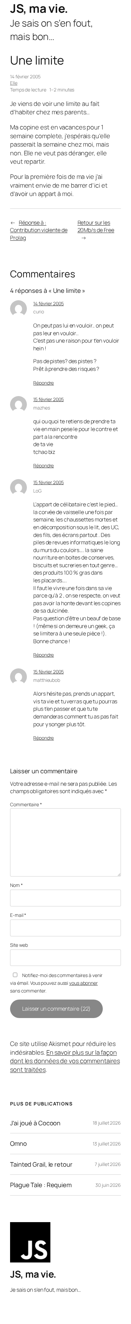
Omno (18, 1143)
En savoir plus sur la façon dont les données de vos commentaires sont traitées (65, 1061)
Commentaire (26, 804)
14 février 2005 (48, 303)
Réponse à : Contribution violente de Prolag (39, 230)
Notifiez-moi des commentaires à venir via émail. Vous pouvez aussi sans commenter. (56, 983)
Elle (13, 83)
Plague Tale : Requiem (41, 1185)
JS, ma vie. (39, 8)
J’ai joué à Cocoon (35, 1123)
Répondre (43, 383)
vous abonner (83, 983)
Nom (16, 885)
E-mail (18, 915)
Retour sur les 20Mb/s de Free (96, 226)
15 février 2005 (48, 399)
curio (38, 311)
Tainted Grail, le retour (41, 1164)
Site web (19, 945)
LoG (37, 491)
